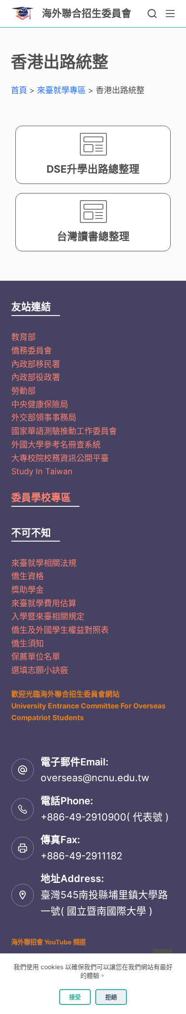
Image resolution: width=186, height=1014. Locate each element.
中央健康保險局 (39, 404)
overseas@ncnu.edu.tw (95, 777)
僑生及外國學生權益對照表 (60, 630)
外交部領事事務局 (43, 417)
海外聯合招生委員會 (86, 13)
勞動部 (23, 391)
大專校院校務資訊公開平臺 (60, 458)
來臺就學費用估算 (43, 603)
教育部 (23, 337)
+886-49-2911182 (81, 856)
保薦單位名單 (35, 656)
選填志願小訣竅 (39, 670)
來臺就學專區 (61, 90)
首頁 (19, 90)
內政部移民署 (35, 364)
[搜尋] (152, 13)
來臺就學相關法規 (43, 563)
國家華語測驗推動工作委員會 (64, 431)
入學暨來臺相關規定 (47, 616)
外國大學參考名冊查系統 (56, 444)
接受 (75, 996)
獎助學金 (27, 589)
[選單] (170, 13)
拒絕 (111, 996)
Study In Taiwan (42, 471)
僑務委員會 (31, 350)
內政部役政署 (35, 377)
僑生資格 (27, 576)
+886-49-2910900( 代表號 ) (105, 817)
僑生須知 (27, 643)
